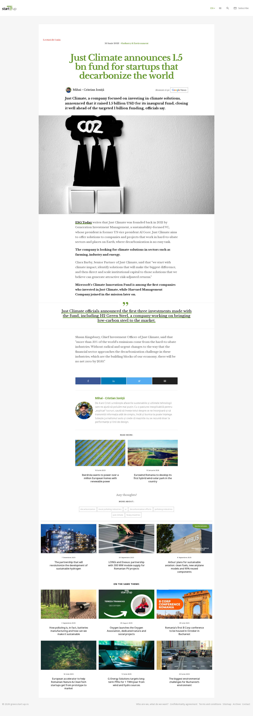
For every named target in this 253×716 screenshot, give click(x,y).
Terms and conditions (210, 704)
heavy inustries (133, 515)
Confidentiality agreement (183, 704)
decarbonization (87, 509)
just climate (118, 515)
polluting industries (164, 509)
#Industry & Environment (134, 43)
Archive (237, 704)
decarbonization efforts (141, 509)
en (211, 8)
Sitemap (227, 704)
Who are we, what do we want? (152, 704)
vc (126, 509)
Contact (246, 704)
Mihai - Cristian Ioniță (88, 89)
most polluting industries (110, 509)
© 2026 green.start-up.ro (15, 704)
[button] (220, 8)
